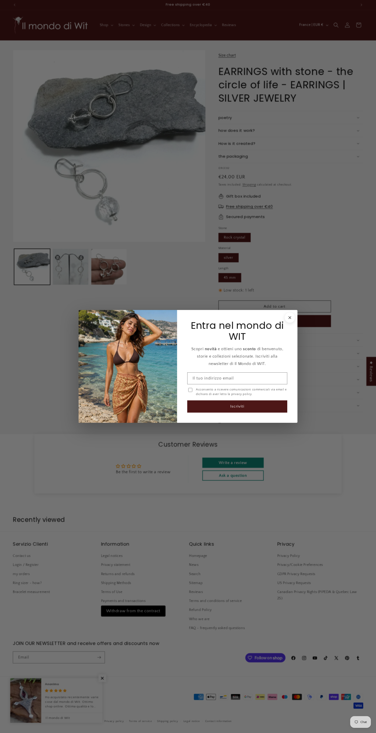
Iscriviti (237, 406)
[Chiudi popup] (290, 317)
